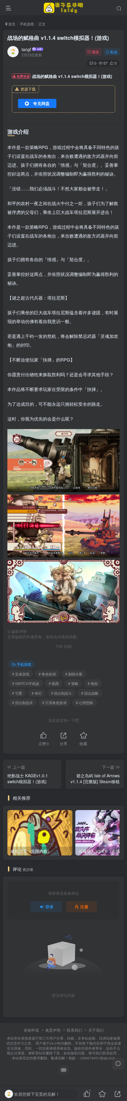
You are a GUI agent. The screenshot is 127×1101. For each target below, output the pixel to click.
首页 (11, 23)
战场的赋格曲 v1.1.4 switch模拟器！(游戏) (58, 38)
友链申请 (31, 1030)
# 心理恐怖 (84, 702)
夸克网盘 (41, 103)
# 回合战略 (89, 693)
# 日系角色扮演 (54, 702)
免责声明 (53, 1030)
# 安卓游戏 (20, 673)
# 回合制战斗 (61, 693)
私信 (113, 51)
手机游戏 (27, 23)
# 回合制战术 (22, 702)
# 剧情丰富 (73, 673)
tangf (26, 49)
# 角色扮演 (47, 673)
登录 (49, 906)
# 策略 (73, 683)
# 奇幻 (37, 693)
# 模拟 (93, 683)
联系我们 (74, 1030)
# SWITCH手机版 (25, 683)
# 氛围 (54, 683)
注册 (84, 906)
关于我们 (96, 1030)
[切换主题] (118, 1064)
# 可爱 (17, 693)
